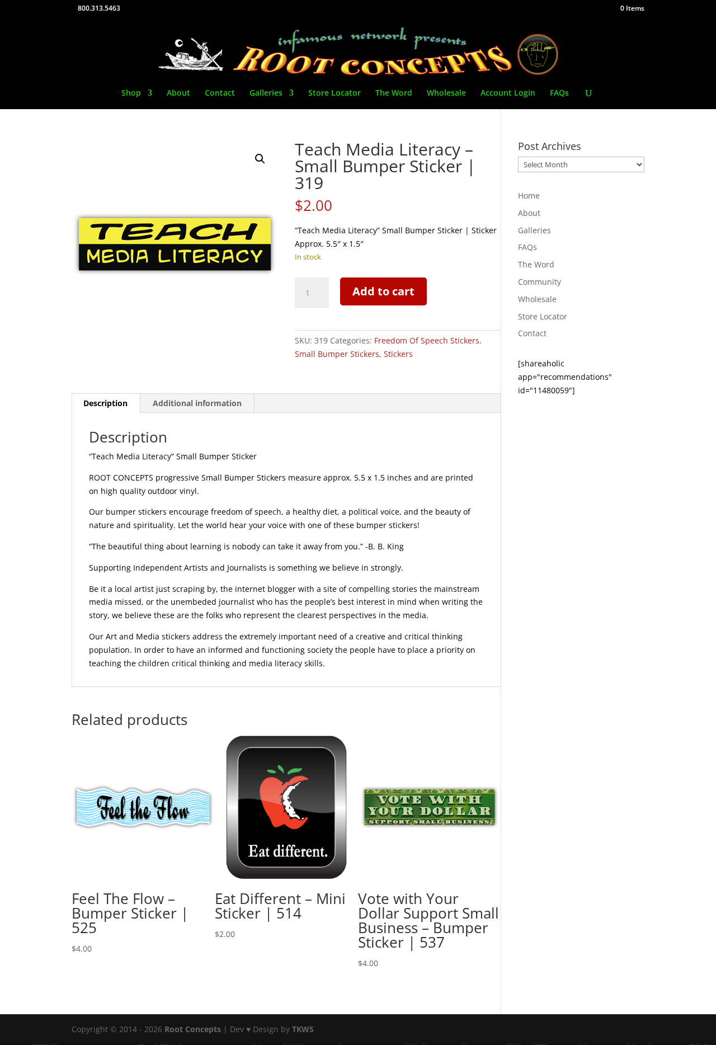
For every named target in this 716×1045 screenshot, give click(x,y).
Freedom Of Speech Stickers (426, 340)
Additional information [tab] (197, 403)
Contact (220, 93)
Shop (131, 93)
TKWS (303, 1029)
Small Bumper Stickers (337, 354)
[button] (260, 159)
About (178, 93)
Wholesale (446, 93)
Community (539, 281)
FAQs (559, 93)
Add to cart (383, 291)
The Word (393, 93)
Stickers (398, 354)
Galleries (265, 93)
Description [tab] (105, 403)
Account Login (508, 93)
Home (529, 195)
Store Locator (334, 93)
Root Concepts (192, 1029)
